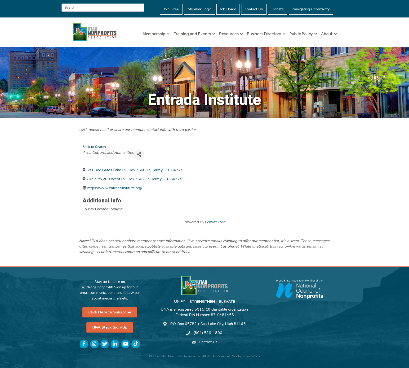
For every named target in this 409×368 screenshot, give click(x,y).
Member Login (199, 9)
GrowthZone (215, 222)
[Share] (139, 154)
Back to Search (94, 146)
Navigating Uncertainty (311, 9)
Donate (277, 9)
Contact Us (254, 9)
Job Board (228, 9)
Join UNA (171, 9)
